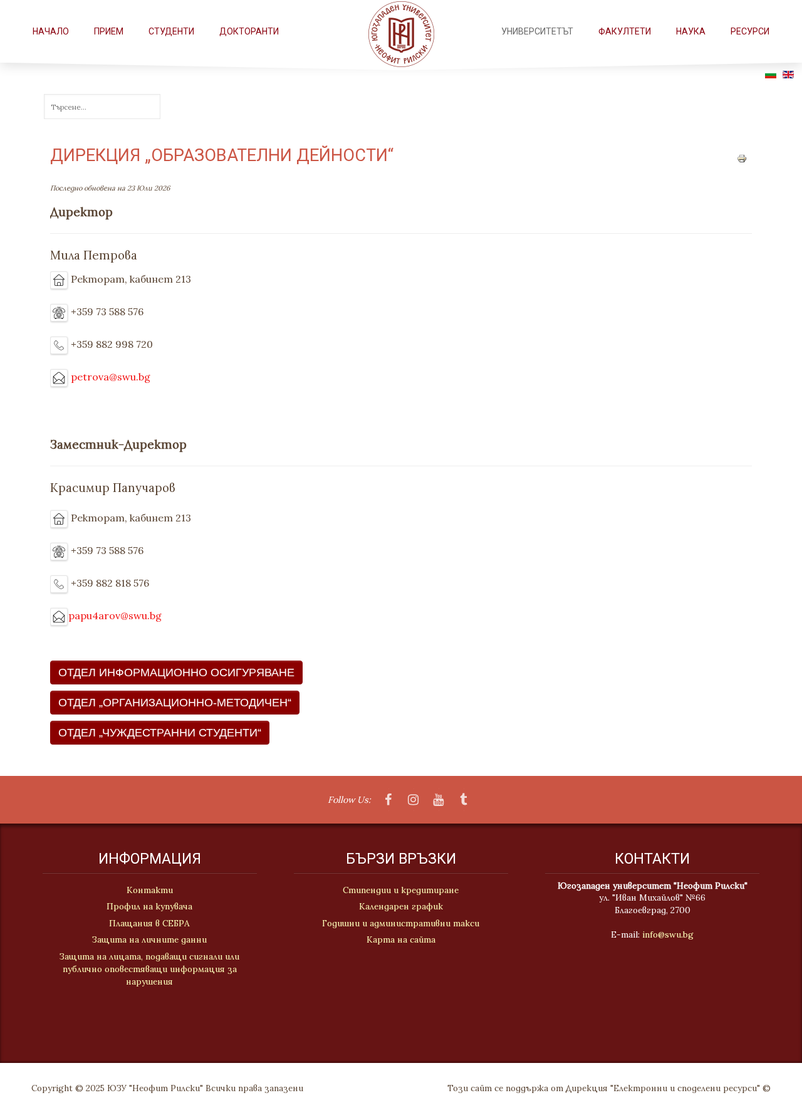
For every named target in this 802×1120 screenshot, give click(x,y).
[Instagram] (413, 800)
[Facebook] (388, 800)
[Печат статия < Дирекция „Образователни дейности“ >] (742, 157)
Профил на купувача (149, 906)
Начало (51, 31)
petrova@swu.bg (110, 376)
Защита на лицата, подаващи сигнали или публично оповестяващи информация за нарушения (149, 969)
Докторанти (249, 31)
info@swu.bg (668, 934)
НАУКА (691, 31)
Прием (108, 31)
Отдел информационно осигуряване (176, 672)
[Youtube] (438, 800)
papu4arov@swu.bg (115, 615)
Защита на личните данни (149, 939)
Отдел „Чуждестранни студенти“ (159, 732)
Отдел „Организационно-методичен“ (174, 702)
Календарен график (401, 906)
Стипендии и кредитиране (401, 890)
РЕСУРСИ (750, 31)
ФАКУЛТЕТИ (624, 31)
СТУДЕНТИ (171, 31)
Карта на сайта (401, 939)
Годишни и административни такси (400, 923)
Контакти (150, 890)
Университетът (537, 31)
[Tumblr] (463, 800)
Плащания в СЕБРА (149, 923)
